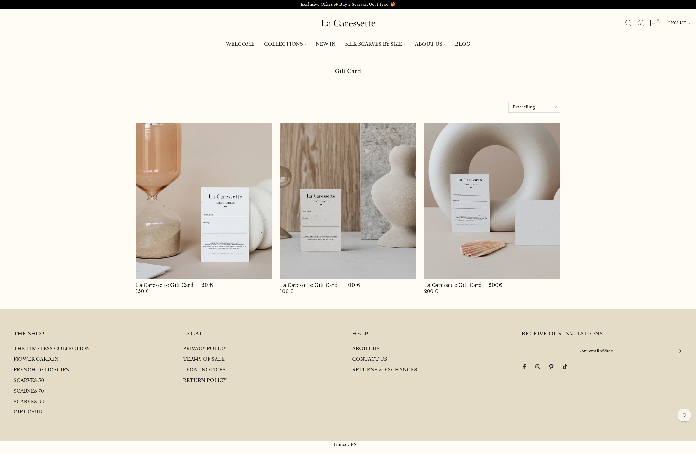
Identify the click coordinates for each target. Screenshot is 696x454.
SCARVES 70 (29, 391)
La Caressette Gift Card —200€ (463, 285)
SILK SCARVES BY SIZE (373, 44)
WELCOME (240, 44)
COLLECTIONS (283, 44)
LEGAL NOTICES (204, 370)
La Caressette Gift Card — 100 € (320, 285)
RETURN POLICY (204, 380)
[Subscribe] (676, 351)
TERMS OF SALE (204, 359)
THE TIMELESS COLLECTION (52, 349)
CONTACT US (369, 359)
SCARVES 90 (29, 402)
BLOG (462, 44)
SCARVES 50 (29, 380)
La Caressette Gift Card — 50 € (174, 285)
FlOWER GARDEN (36, 359)
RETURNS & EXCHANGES (384, 370)
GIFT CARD (28, 412)
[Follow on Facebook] (524, 367)
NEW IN (325, 44)
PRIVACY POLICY (204, 349)
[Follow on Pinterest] (551, 367)
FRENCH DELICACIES (41, 370)
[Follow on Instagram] (537, 367)
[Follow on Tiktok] (565, 367)
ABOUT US (428, 44)
